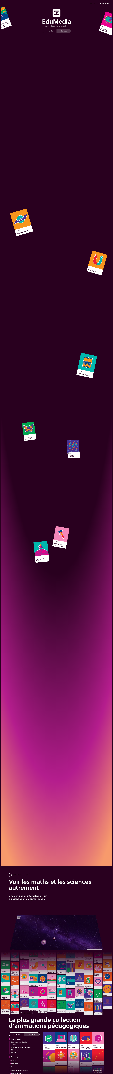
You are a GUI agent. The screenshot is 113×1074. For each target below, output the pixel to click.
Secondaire (31, 1034)
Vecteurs (13, 1045)
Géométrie (14, 1050)
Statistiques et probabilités (19, 1042)
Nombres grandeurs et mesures (21, 1047)
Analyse (13, 1053)
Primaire (16, 1034)
